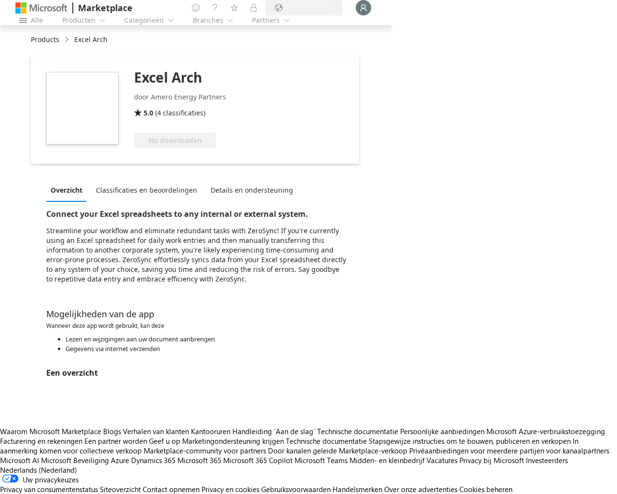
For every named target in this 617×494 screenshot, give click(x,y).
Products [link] (45, 39)
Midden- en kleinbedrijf (387, 460)
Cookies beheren (485, 489)
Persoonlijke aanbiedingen (442, 431)
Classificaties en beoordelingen (146, 190)
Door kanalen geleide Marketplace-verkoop (337, 450)
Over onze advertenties (420, 489)
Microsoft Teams (321, 460)
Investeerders (547, 460)
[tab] (69, 189)
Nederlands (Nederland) (38, 470)
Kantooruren (210, 431)
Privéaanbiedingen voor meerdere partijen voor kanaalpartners (509, 450)
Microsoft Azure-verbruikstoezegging (545, 431)
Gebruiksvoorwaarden (296, 489)
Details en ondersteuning (252, 190)
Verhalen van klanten (156, 431)
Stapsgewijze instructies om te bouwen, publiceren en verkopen (470, 441)
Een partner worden (115, 441)
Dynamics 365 (153, 460)
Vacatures (442, 460)
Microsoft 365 (199, 460)
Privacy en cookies (230, 489)
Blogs (112, 431)
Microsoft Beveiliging (75, 460)
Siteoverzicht (120, 489)
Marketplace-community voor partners (205, 450)
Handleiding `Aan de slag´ (273, 431)
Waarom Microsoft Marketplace (50, 431)
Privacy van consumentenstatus (49, 489)
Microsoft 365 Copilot (258, 460)
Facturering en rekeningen (41, 441)
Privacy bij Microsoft (491, 460)
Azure (120, 460)
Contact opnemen (171, 489)
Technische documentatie (357, 431)
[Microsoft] (41, 8)
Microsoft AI (19, 460)
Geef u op (164, 441)
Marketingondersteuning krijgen (233, 441)
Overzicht (66, 190)
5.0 (148, 112)
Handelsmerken (357, 489)
